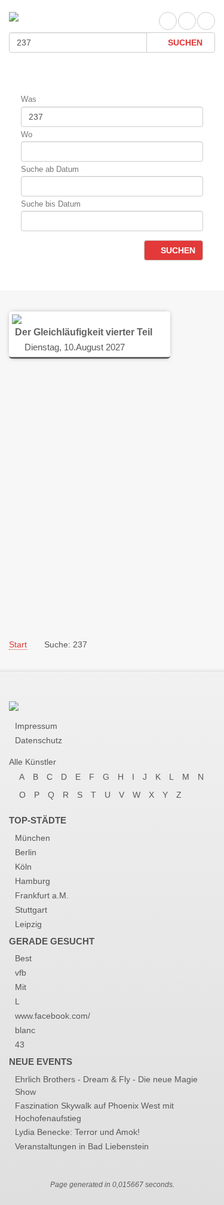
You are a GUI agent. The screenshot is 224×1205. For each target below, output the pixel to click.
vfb (20, 972)
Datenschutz (38, 740)
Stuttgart (31, 910)
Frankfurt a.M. (42, 895)
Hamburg (32, 881)
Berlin (25, 852)
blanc (25, 1030)
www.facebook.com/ (52, 1016)
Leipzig (28, 924)
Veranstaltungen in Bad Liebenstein (82, 1146)
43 (19, 1044)
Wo (26, 134)
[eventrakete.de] (14, 16)
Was (28, 99)
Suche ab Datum (50, 169)
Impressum (36, 726)
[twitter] (187, 21)
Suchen (183, 42)
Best (23, 958)
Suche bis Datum (51, 203)
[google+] (206, 21)
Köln (23, 866)
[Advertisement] (112, 498)
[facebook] (168, 21)
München (32, 838)
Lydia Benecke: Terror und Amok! (77, 1132)
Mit (20, 987)
